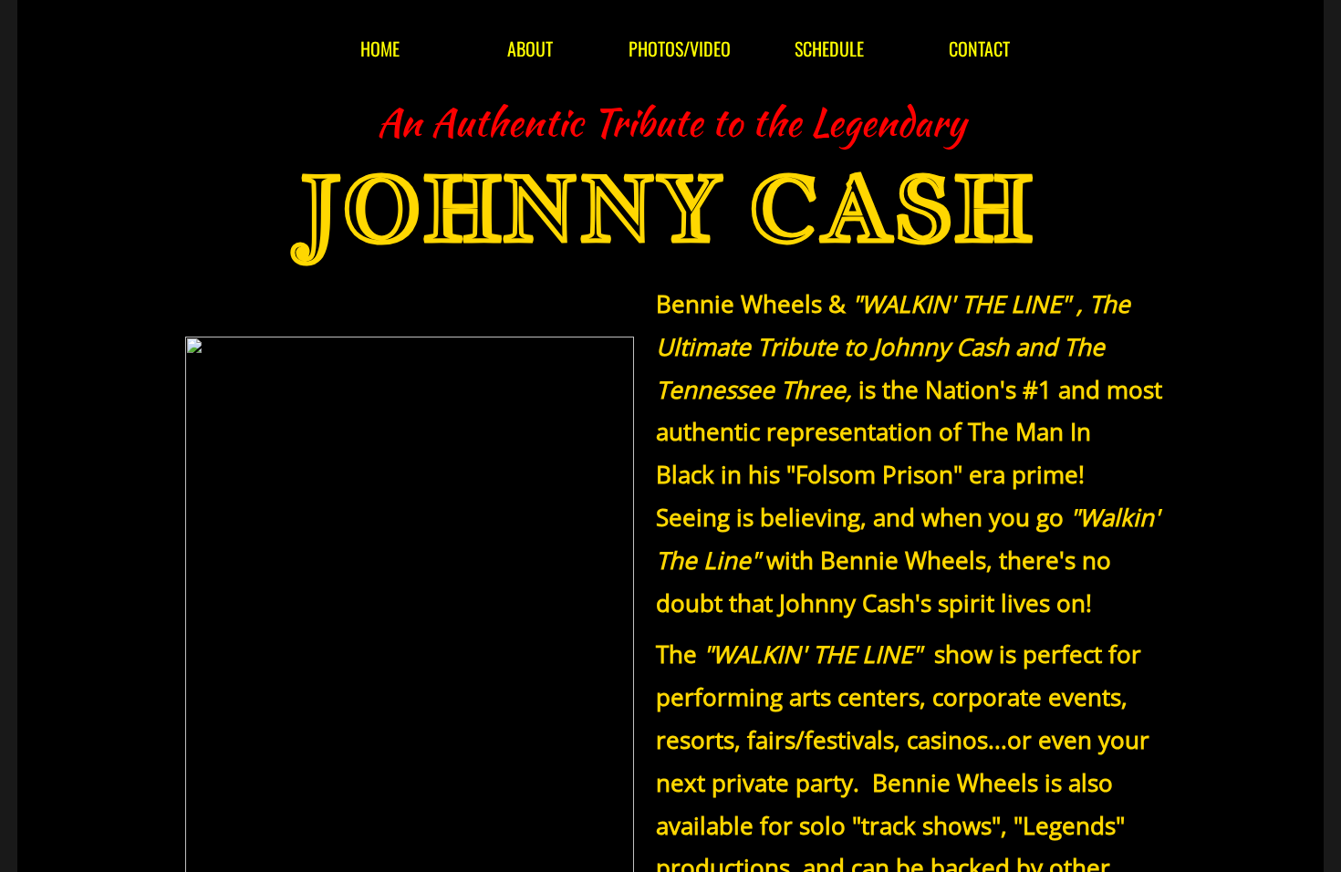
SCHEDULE (829, 48)
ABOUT (530, 48)
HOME (380, 48)
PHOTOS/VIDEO (680, 48)
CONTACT (979, 48)
